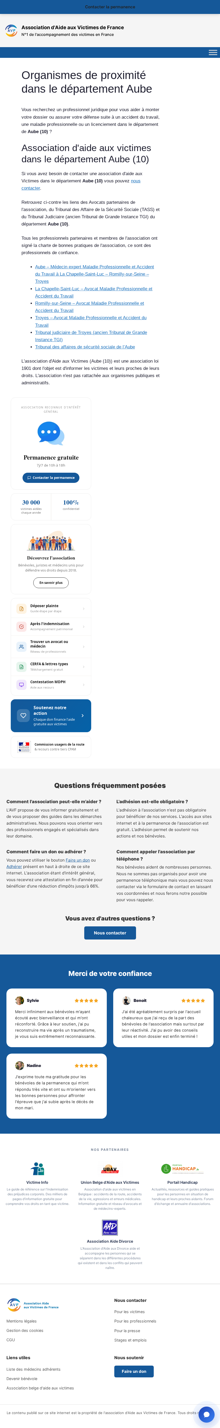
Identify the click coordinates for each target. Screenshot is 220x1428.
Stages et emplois (130, 1340)
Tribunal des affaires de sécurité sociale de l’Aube (85, 347)
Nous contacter (110, 932)
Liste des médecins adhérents (33, 1369)
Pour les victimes (129, 1311)
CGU (10, 1339)
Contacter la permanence (110, 6)
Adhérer (14, 866)
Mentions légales (21, 1321)
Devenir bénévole (21, 1378)
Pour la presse (127, 1330)
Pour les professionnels (135, 1321)
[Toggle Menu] (213, 52)
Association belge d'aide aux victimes (40, 1388)
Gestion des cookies (24, 1330)
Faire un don (78, 860)
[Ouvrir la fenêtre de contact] (207, 1415)
